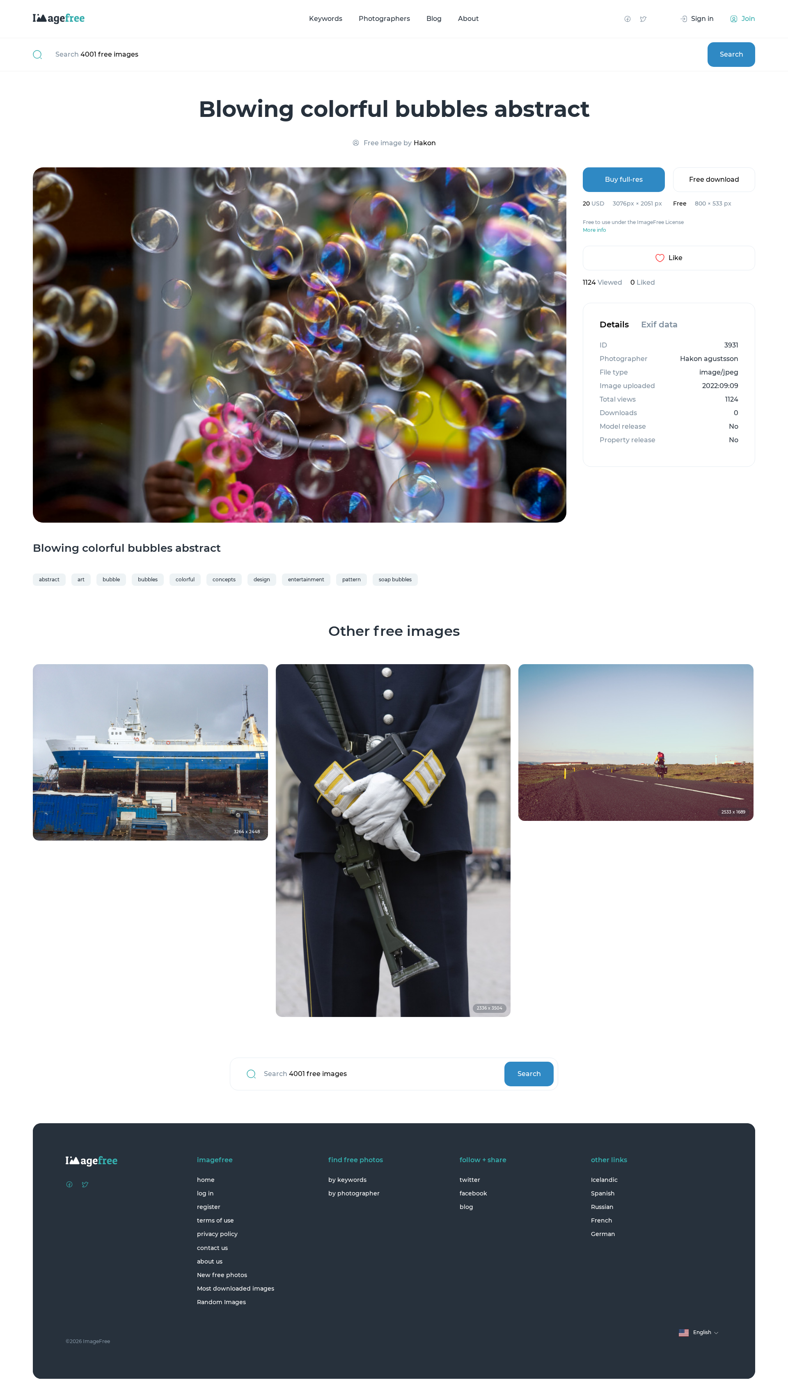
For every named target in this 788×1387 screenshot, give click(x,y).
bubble (111, 579)
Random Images (221, 1302)
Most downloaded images (235, 1288)
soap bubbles (395, 579)
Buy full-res (624, 179)
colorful (185, 579)
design (262, 579)
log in (205, 1193)
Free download (714, 179)
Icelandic (604, 1180)
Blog (434, 19)
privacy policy (217, 1234)
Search (731, 54)
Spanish (603, 1193)
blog (466, 1207)
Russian (602, 1207)
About (468, 19)
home (206, 1180)
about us (209, 1261)
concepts (224, 579)
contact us (212, 1248)
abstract (49, 579)
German (603, 1234)
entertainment (306, 579)
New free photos (222, 1275)
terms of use (215, 1220)
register (208, 1207)
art (81, 579)
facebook (473, 1193)
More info (594, 230)
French (601, 1220)
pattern (351, 579)
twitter (470, 1180)
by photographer (354, 1193)
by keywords (347, 1180)
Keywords (325, 19)
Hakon (425, 143)
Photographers (384, 19)
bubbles (148, 579)
